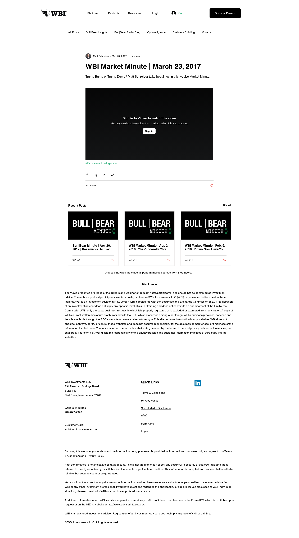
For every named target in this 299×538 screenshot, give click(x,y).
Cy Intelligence (156, 32)
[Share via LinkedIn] (104, 175)
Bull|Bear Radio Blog (127, 32)
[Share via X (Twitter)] (95, 175)
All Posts (73, 32)
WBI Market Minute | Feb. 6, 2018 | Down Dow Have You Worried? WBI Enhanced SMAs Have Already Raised (205, 247)
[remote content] (149, 124)
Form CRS (147, 423)
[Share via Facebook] (87, 175)
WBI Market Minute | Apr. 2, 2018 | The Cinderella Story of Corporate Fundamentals (149, 247)
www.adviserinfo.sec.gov (138, 319)
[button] (113, 13)
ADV (144, 415)
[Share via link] (112, 175)
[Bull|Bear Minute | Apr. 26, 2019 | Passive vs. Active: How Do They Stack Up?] (93, 225)
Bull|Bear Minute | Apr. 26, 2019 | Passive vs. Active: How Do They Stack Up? (92, 247)
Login (144, 431)
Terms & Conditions (153, 392)
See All (227, 205)
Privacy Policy (149, 400)
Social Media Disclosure (156, 408)
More (205, 32)
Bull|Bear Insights (96, 32)
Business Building (184, 32)
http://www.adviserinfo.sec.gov (126, 504)
